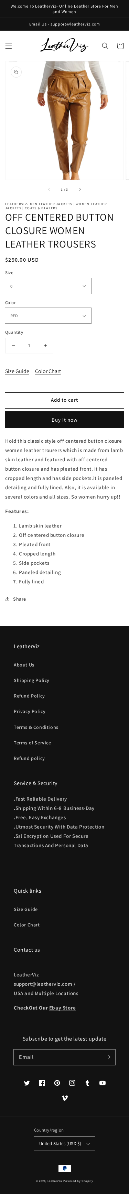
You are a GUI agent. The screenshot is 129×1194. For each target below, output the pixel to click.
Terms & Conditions (36, 727)
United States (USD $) (60, 1143)
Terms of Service (32, 743)
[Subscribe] (107, 1057)
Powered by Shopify (78, 1181)
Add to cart (64, 400)
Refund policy (29, 758)
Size (9, 272)
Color (10, 302)
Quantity (14, 332)
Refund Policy (29, 696)
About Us (24, 665)
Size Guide (17, 371)
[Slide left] (49, 189)
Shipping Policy (32, 680)
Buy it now (65, 420)
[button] (8, 45)
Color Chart (48, 371)
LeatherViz (55, 1181)
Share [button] (19, 599)
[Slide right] (79, 189)
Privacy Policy (29, 711)
